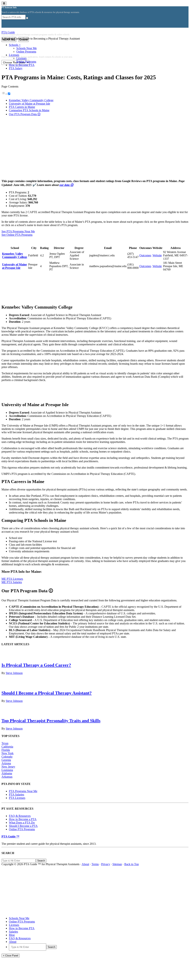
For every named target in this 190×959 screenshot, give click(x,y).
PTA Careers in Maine (22, 106)
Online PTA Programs (22, 829)
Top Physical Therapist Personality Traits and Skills (50, 720)
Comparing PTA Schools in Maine (29, 110)
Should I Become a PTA (23, 825)
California (7, 746)
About (85, 864)
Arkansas (6, 776)
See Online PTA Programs (16, 234)
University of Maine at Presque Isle (29, 103)
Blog (12, 935)
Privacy (105, 864)
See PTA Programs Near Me (18, 231)
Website (157, 255)
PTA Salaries (16, 794)
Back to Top (131, 864)
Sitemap (117, 864)
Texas (4, 743)
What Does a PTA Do (22, 822)
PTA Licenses (17, 797)
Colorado (6, 756)
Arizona (6, 763)
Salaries (13, 931)
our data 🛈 (66, 185)
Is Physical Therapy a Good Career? (36, 665)
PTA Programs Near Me (23, 791)
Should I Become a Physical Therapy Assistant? (46, 693)
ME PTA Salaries (11, 582)
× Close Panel (10, 955)
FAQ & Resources (20, 815)
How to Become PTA (22, 928)
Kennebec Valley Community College (31, 100)
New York (7, 753)
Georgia (6, 760)
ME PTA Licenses (12, 578)
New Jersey (8, 766)
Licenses (14, 924)
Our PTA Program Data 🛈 (24, 114)
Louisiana (7, 770)
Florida (5, 749)
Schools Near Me (19, 918)
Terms (95, 864)
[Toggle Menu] (3, 3)
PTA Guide (8, 32)
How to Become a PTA (23, 819)
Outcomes (145, 255)
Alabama (6, 773)
